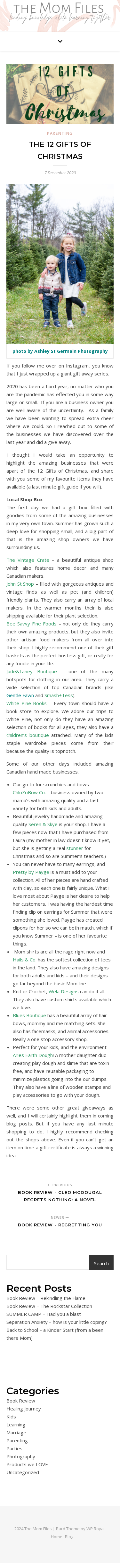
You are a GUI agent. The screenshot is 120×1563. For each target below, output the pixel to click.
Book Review (20, 1400)
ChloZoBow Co (29, 792)
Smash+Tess (58, 695)
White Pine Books (26, 703)
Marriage (16, 1432)
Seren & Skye (43, 824)
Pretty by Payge (31, 872)
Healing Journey (23, 1408)
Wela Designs (64, 991)
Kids (11, 1416)
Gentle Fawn (20, 695)
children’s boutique (27, 735)
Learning (15, 1424)
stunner (75, 848)
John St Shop (20, 584)
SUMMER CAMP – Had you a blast (43, 1314)
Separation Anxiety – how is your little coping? (56, 1322)
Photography (20, 1456)
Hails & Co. (24, 959)
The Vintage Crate (27, 560)
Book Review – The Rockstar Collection (49, 1306)
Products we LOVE (27, 1464)
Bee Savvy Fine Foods (31, 623)
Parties (14, 1448)
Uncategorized (22, 1472)
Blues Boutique (29, 1015)
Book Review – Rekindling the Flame (45, 1298)
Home (56, 1536)
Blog (69, 1536)
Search (101, 1263)
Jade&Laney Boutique (31, 671)
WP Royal (95, 1528)
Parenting (60, 133)
